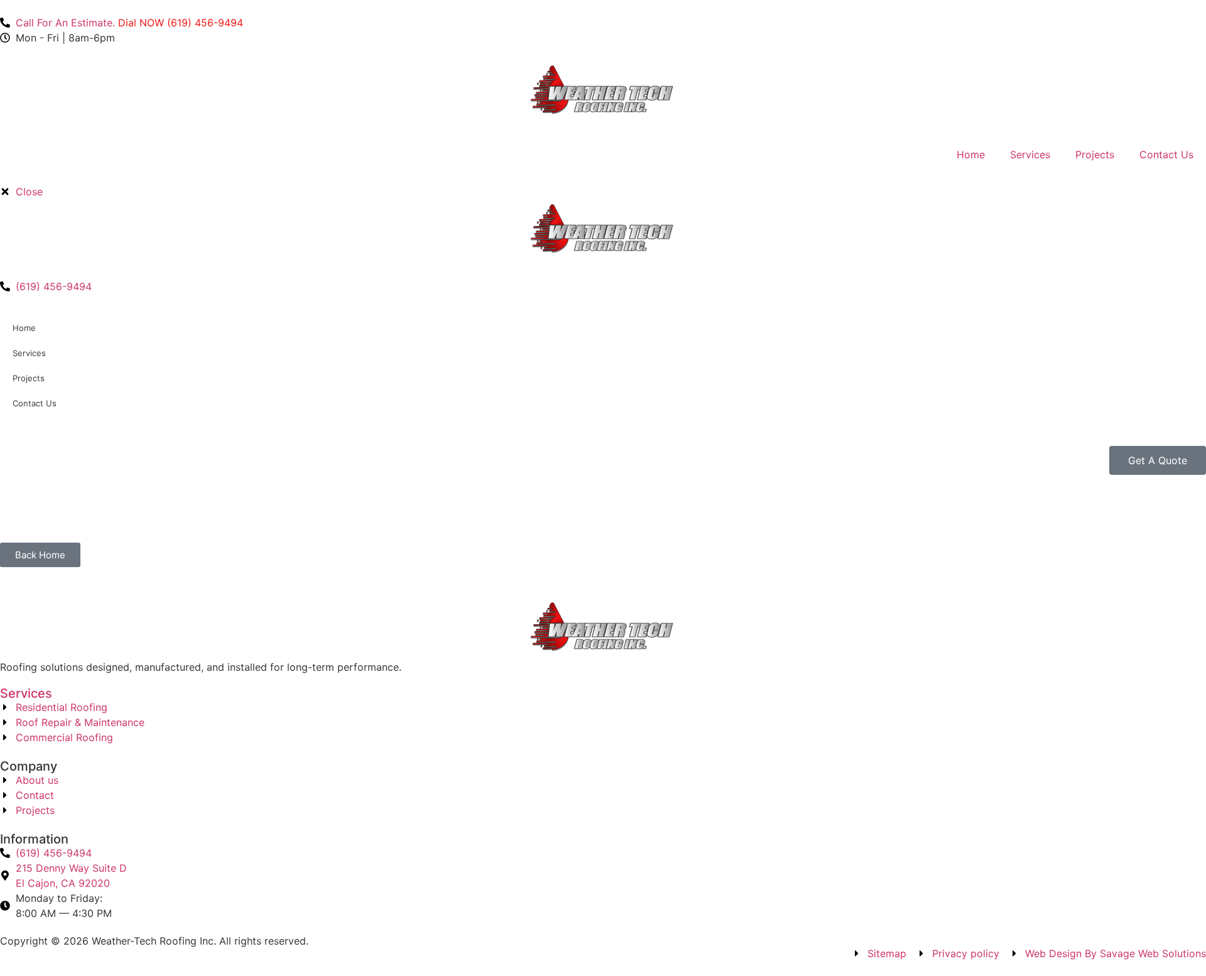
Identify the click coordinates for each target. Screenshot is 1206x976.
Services (1030, 154)
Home (971, 154)
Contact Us (1166, 154)
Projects (1094, 154)
